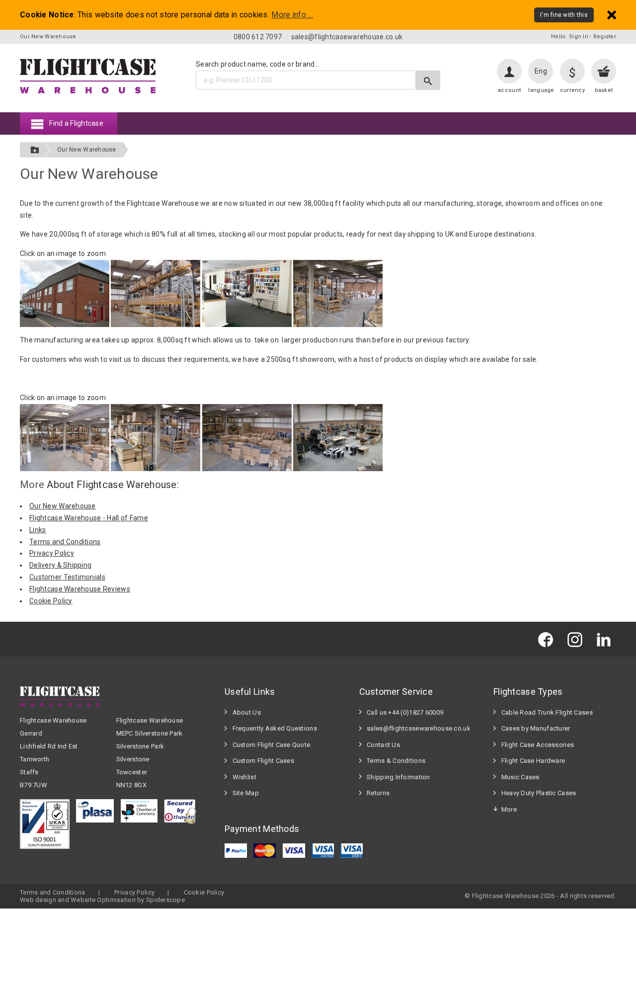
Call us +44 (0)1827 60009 (405, 712)
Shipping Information (398, 777)
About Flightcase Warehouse (111, 485)
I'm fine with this (564, 14)
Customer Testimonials (67, 577)
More (509, 809)
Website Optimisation (103, 900)
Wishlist (244, 777)
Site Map (246, 793)
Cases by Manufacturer (535, 728)
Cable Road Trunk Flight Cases (547, 712)
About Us (247, 712)
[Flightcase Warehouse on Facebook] (548, 639)
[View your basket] (603, 71)
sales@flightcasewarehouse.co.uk (347, 36)
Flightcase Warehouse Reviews (79, 589)
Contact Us (383, 744)
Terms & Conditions (396, 760)
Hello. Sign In (569, 36)
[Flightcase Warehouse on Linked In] (606, 639)
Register (604, 36)
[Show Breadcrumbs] (35, 150)
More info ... (292, 14)
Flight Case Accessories (537, 744)
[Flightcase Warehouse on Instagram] (577, 639)
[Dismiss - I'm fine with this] (611, 14)
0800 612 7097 (258, 36)
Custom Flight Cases (263, 760)
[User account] (509, 71)
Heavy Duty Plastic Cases (538, 793)
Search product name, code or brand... (257, 64)
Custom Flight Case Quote (272, 744)
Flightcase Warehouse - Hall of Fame (88, 518)
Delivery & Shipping (60, 565)
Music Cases (520, 777)
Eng (541, 71)
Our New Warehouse (86, 149)
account (509, 90)
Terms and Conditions (65, 542)
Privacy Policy (51, 553)
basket (604, 90)
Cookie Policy (51, 601)
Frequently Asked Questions (275, 728)
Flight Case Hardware (533, 760)
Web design (38, 900)
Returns (378, 793)
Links (37, 530)
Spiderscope (165, 900)
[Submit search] (428, 80)
